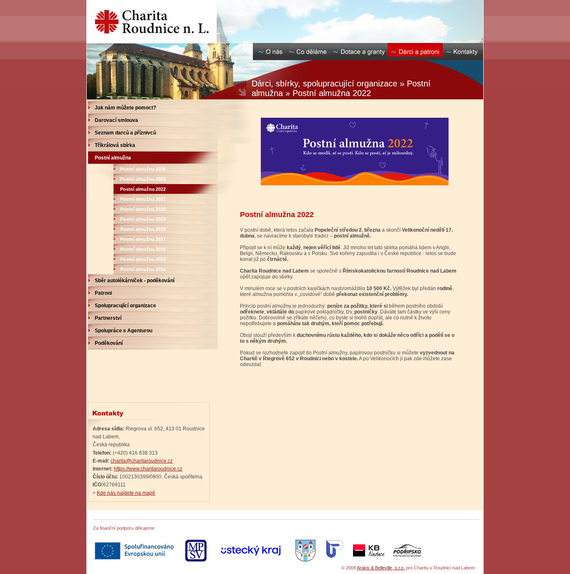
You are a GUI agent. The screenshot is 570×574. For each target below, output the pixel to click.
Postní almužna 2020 (143, 209)
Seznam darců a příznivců (125, 133)
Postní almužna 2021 (143, 199)
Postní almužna (113, 158)
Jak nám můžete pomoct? (125, 108)
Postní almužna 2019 (143, 219)
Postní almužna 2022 (143, 189)
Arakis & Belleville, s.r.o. (381, 567)
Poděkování (109, 343)
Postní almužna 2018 (143, 229)
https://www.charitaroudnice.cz (148, 469)
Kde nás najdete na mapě (126, 493)
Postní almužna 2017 (143, 239)
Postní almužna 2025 (143, 179)
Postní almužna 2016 (143, 249)
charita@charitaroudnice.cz (142, 461)
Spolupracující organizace (125, 305)
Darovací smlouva (116, 120)
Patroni (103, 293)
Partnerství (108, 318)
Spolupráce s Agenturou (123, 331)
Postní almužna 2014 (143, 269)
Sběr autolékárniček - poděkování (134, 280)
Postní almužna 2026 (143, 169)
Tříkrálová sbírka (115, 145)
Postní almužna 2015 (143, 259)
